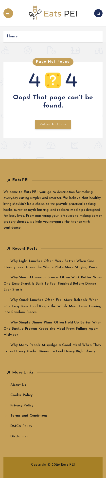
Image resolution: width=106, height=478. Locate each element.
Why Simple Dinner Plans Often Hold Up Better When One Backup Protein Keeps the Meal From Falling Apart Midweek (52, 329)
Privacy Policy (21, 405)
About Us (18, 385)
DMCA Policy (21, 426)
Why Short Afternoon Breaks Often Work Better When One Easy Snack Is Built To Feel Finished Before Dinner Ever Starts (52, 284)
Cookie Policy (21, 395)
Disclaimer (19, 436)
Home (12, 36)
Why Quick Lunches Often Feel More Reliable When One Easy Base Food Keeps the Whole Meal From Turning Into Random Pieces (52, 306)
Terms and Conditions (28, 416)
